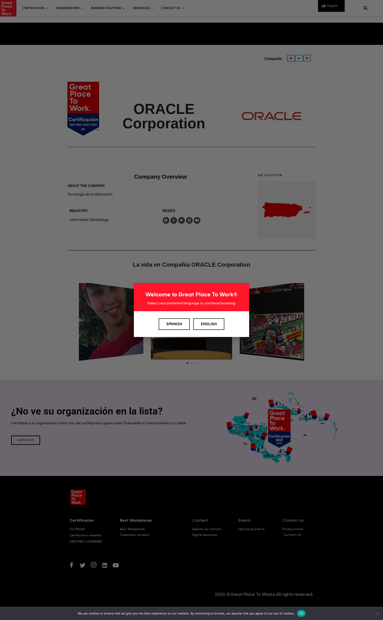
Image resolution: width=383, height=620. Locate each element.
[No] (377, 613)
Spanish (174, 324)
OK (301, 613)
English (209, 324)
